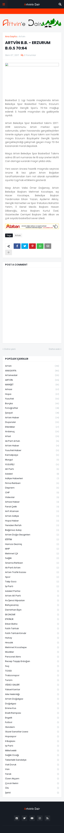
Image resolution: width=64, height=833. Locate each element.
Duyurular (32, 422)
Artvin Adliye (32, 516)
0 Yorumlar (30, 55)
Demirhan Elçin (32, 609)
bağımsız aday (32, 530)
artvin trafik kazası (32, 572)
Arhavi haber (32, 501)
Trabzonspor (32, 675)
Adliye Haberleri (32, 478)
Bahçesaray (32, 605)
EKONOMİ (32, 614)
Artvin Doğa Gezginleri (32, 534)
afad (32, 436)
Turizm (32, 680)
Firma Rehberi (32, 483)
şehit (32, 792)
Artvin (22, 36)
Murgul (32, 459)
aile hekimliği (32, 694)
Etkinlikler (32, 426)
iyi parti (32, 745)
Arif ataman (32, 511)
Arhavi (32, 389)
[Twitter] (24, 246)
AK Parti (32, 469)
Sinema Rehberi (32, 562)
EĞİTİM (32, 539)
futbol (32, 722)
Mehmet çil (32, 553)
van (32, 769)
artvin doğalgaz (32, 698)
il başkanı (32, 741)
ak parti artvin (32, 567)
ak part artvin (32, 441)
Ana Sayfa (11, 36)
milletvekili (32, 750)
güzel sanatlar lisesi (32, 731)
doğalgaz (32, 703)
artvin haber (32, 417)
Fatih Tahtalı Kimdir (32, 633)
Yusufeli (32, 398)
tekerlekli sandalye (32, 759)
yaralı (32, 774)
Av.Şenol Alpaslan (32, 600)
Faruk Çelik (32, 506)
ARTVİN (32, 380)
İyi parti (32, 586)
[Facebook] (17, 246)
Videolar (32, 497)
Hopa (32, 394)
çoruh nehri (32, 783)
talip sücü (32, 581)
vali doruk (32, 764)
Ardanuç (32, 431)
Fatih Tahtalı (32, 628)
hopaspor (32, 736)
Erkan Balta (32, 623)
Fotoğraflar (32, 408)
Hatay (32, 637)
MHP (32, 548)
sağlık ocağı (32, 755)
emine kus (32, 708)
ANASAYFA (32, 370)
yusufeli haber (32, 450)
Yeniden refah (32, 525)
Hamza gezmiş (32, 544)
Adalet (32, 473)
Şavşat (32, 412)
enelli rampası (32, 713)
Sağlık (32, 558)
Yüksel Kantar (32, 689)
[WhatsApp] (40, 246)
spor (32, 577)
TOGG (32, 670)
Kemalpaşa (32, 455)
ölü (32, 787)
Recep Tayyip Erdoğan (32, 661)
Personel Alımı (32, 656)
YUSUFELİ (32, 464)
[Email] (47, 246)
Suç (32, 666)
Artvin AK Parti (32, 595)
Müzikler (32, 652)
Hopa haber (32, 520)
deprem (32, 487)
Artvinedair (32, 375)
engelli (32, 717)
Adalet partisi (32, 591)
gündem (32, 727)
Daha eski (54, 349)
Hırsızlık (32, 642)
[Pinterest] (32, 246)
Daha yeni (10, 349)
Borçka (32, 403)
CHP (32, 492)
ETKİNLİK (32, 619)
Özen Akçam (32, 778)
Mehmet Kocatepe (32, 647)
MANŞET (32, 384)
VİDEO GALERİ (32, 684)
